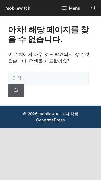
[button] (93, 8)
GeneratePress (50, 120)
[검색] (16, 90)
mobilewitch (17, 8)
